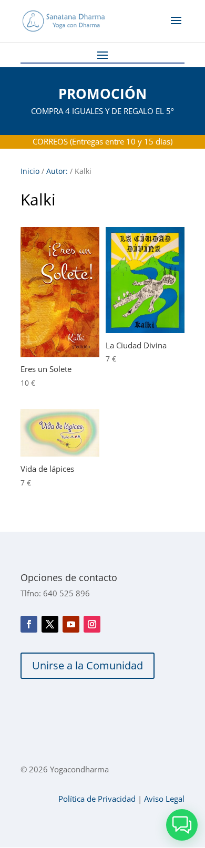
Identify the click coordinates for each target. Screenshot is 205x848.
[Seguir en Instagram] (92, 624)
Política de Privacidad (97, 798)
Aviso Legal (164, 798)
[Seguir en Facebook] (28, 624)
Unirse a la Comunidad (87, 665)
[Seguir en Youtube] (71, 624)
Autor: (57, 171)
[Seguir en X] (50, 624)
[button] (182, 825)
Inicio (29, 171)
